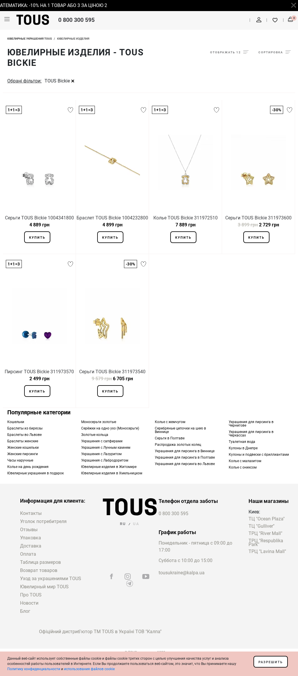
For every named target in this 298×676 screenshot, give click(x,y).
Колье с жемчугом (170, 422)
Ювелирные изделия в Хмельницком (111, 473)
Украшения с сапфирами (102, 441)
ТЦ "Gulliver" (261, 526)
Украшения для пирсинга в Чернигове (251, 423)
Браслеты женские (22, 441)
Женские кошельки (23, 447)
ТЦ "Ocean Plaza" (267, 519)
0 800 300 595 (76, 19)
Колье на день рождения (28, 467)
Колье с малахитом (245, 461)
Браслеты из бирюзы (24, 428)
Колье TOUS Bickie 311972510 (185, 218)
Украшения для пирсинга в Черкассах (251, 433)
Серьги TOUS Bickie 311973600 (258, 218)
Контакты (31, 513)
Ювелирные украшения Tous (29, 38)
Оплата (28, 554)
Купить (37, 238)
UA (136, 524)
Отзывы (29, 529)
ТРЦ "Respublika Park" (266, 543)
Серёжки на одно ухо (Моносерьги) (110, 428)
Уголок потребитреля (43, 521)
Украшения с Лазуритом (101, 454)
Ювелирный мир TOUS (44, 586)
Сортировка (270, 52)
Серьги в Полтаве (170, 438)
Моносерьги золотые (98, 422)
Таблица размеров (40, 562)
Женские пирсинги (22, 454)
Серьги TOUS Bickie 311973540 (112, 371)
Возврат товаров (38, 570)
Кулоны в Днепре (243, 448)
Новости (29, 603)
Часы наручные (20, 460)
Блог (25, 611)
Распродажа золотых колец (178, 444)
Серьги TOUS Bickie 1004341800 (39, 218)
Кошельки (15, 422)
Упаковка (30, 538)
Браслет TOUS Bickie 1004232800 (112, 218)
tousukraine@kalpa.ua (182, 572)
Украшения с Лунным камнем (105, 447)
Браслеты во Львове (24, 434)
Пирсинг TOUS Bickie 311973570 (39, 371)
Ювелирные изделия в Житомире (108, 467)
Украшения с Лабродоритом (104, 460)
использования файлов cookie (89, 669)
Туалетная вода (242, 441)
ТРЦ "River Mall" (265, 534)
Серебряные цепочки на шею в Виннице (180, 430)
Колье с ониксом (243, 467)
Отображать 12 (225, 52)
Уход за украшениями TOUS (50, 578)
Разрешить (270, 662)
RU (123, 524)
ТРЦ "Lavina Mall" (267, 552)
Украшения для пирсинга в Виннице (184, 451)
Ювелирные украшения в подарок (35, 473)
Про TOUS (31, 595)
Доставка (30, 546)
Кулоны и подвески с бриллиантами (259, 454)
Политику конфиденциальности (33, 669)
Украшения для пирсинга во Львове (185, 464)
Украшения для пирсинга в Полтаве (185, 457)
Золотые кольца (94, 434)
